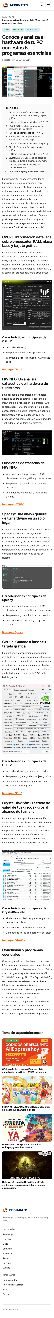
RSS (5, 1289)
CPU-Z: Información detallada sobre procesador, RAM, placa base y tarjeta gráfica (27, 115)
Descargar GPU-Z (12, 793)
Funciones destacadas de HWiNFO (26, 133)
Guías (5, 1244)
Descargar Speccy (12, 632)
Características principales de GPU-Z (29, 154)
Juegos (6, 1267)
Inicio (4, 17)
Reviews (7, 1263)
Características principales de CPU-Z (29, 122)
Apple (5, 1258)
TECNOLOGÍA (32, 30)
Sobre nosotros (10, 1280)
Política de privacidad (13, 1284)
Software (7, 1248)
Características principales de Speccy (29, 143)
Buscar (6, 1294)
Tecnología (8, 1234)
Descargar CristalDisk (14, 940)
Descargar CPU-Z (12, 369)
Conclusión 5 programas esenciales (26, 171)
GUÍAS (11, 17)
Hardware (7, 1253)
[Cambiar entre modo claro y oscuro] (41, 5)
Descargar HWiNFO (13, 504)
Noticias (7, 1239)
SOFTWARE (18, 30)
